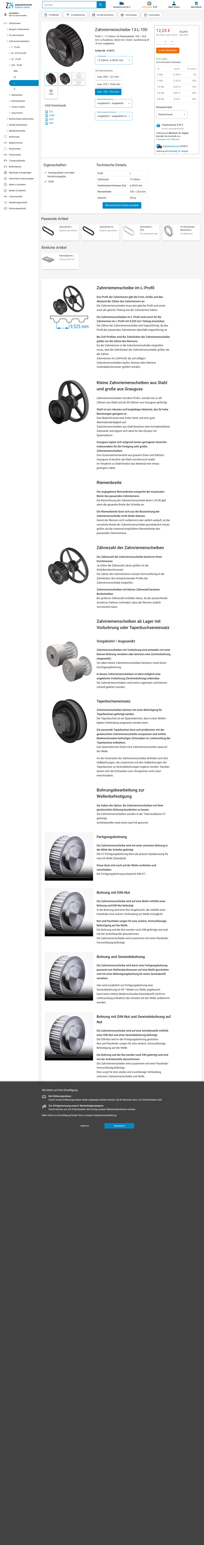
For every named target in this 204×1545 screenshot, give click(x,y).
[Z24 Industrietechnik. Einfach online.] (19, 5)
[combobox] (113, 60)
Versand (173, 35)
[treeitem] (22, 136)
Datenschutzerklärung (104, 1115)
